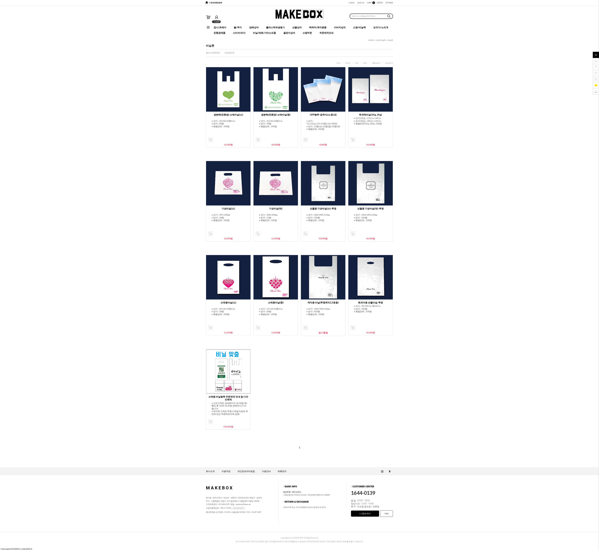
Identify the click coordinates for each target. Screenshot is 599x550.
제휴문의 (282, 471)
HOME (371, 40)
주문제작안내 (326, 32)
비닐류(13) (229, 52)
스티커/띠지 (239, 32)
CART (370, 3)
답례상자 (254, 27)
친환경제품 (219, 32)
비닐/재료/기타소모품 (264, 32)
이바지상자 (340, 27)
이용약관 (226, 471)
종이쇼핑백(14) (213, 52)
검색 (388, 17)
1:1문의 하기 (365, 513)
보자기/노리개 (380, 27)
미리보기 (210, 140)
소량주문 (307, 32)
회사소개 (210, 471)
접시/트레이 (220, 27)
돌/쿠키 (238, 27)
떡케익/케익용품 (317, 27)
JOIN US (360, 3)
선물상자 (297, 27)
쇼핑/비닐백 (359, 27)
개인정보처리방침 (246, 471)
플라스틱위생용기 (275, 27)
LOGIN (351, 3)
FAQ (386, 513)
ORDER (380, 3)
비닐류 (390, 40)
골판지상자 (289, 32)
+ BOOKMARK (215, 3)
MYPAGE (389, 3)
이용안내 (266, 471)
